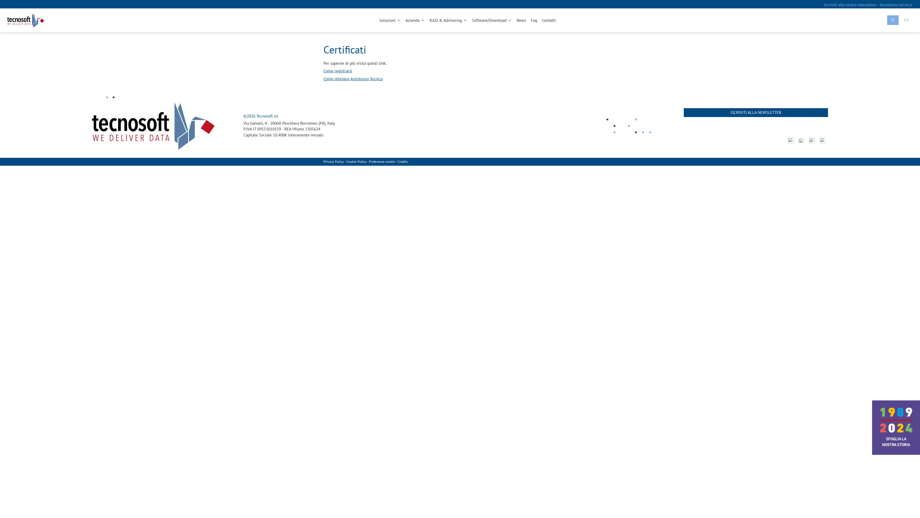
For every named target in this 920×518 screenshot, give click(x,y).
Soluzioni (388, 20)
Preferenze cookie (382, 161)
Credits (402, 161)
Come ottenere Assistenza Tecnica (353, 79)
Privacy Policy (333, 161)
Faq (534, 20)
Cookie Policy (356, 161)
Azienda (413, 20)
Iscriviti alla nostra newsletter (851, 4)
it (893, 20)
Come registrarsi (337, 71)
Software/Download (490, 20)
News (521, 20)
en (906, 20)
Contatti (549, 20)
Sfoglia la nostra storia (896, 441)
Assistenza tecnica (896, 4)
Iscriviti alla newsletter (755, 112)
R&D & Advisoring (446, 20)
